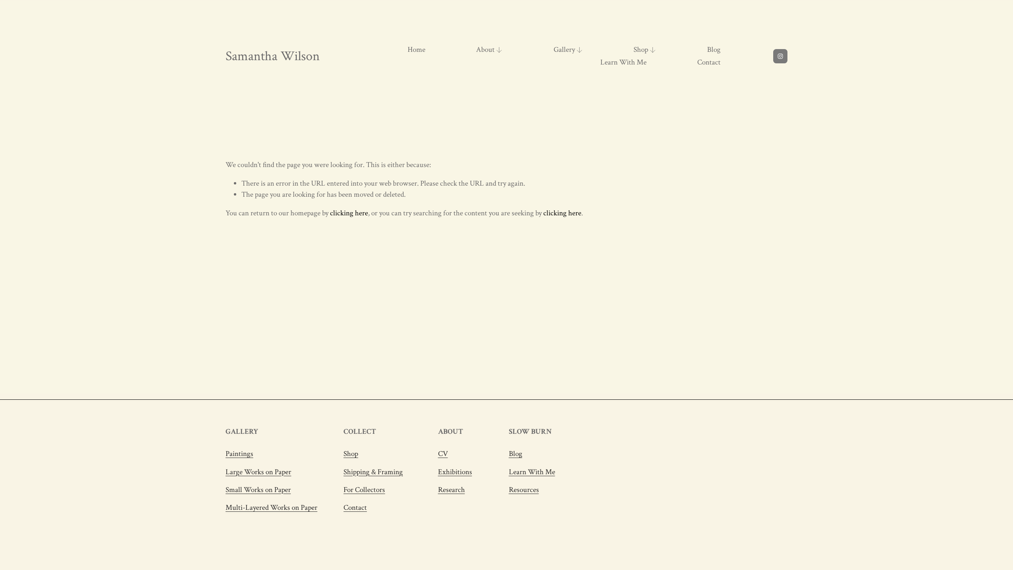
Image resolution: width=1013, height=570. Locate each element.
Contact (709, 62)
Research (451, 490)
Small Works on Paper (258, 490)
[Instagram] (780, 56)
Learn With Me (623, 62)
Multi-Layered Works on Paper (271, 508)
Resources (524, 490)
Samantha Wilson (273, 56)
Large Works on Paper (258, 472)
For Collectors (364, 490)
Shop (350, 454)
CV (443, 454)
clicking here (349, 213)
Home (416, 50)
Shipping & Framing (373, 472)
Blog (714, 50)
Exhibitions (455, 472)
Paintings (239, 454)
